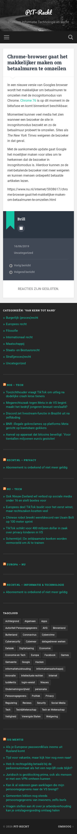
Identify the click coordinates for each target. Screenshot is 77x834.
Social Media (58, 703)
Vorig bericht (22, 265)
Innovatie (10, 675)
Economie (45, 648)
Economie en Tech (15, 655)
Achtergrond (12, 621)
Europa (35, 655)
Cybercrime (48, 634)
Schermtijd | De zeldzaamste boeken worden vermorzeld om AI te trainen (36, 541)
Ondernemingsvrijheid (17, 689)
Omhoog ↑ (66, 826)
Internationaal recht (19, 337)
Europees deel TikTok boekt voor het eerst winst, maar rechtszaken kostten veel (39, 509)
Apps (44, 621)
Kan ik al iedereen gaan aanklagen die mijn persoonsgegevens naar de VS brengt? (35, 787)
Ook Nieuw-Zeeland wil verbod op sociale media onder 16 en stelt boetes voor (39, 498)
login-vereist (28, 682)
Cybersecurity (12, 641)
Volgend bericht (24, 272)
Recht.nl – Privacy (21, 460)
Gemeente (10, 662)
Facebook (50, 655)
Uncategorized (23, 252)
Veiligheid (10, 716)
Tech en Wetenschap (53, 709)
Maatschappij (15, 344)
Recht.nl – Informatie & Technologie (35, 584)
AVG (45, 628)
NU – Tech (14, 489)
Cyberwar (31, 641)
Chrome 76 (28, 100)
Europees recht (16, 324)
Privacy (50, 696)
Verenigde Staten (31, 716)
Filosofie (12, 330)
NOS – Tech (15, 385)
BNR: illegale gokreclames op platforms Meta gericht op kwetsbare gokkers (37, 426)
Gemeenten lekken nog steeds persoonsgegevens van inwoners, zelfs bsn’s (36, 798)
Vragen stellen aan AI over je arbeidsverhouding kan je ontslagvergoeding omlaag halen (38, 808)
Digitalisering (26, 648)
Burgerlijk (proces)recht (22, 318)
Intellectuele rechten (32, 675)
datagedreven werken (54, 641)
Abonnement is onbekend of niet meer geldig (36, 467)
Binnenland (59, 628)
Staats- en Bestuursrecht (23, 350)
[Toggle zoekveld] (70, 37)
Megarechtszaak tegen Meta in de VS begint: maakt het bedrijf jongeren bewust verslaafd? (36, 405)
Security (41, 703)
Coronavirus (29, 634)
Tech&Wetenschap (26, 709)
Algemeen (30, 621)
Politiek (36, 696)
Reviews (27, 703)
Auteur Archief (21, 228)
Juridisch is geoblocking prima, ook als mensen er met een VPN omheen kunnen (38, 777)
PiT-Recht (38, 12)
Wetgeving (52, 716)
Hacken (39, 662)
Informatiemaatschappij (49, 668)
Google (26, 662)
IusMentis (10, 682)
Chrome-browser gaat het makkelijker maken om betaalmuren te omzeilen (37, 62)
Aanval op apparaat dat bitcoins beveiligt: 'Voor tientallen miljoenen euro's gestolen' (38, 437)
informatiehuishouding (18, 668)
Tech (7, 709)
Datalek (9, 648)
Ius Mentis (15, 739)
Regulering (11, 703)
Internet (53, 675)
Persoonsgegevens (15, 696)
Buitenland (11, 634)
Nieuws (44, 682)
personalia (41, 689)
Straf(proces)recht (18, 357)
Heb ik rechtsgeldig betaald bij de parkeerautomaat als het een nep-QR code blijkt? (39, 766)
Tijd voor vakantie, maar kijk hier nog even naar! (38, 757)
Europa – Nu (16, 564)
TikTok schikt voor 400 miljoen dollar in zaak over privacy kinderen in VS (37, 530)
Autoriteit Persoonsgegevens (21, 628)
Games (65, 655)
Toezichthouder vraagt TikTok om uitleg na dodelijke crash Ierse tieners (35, 394)
